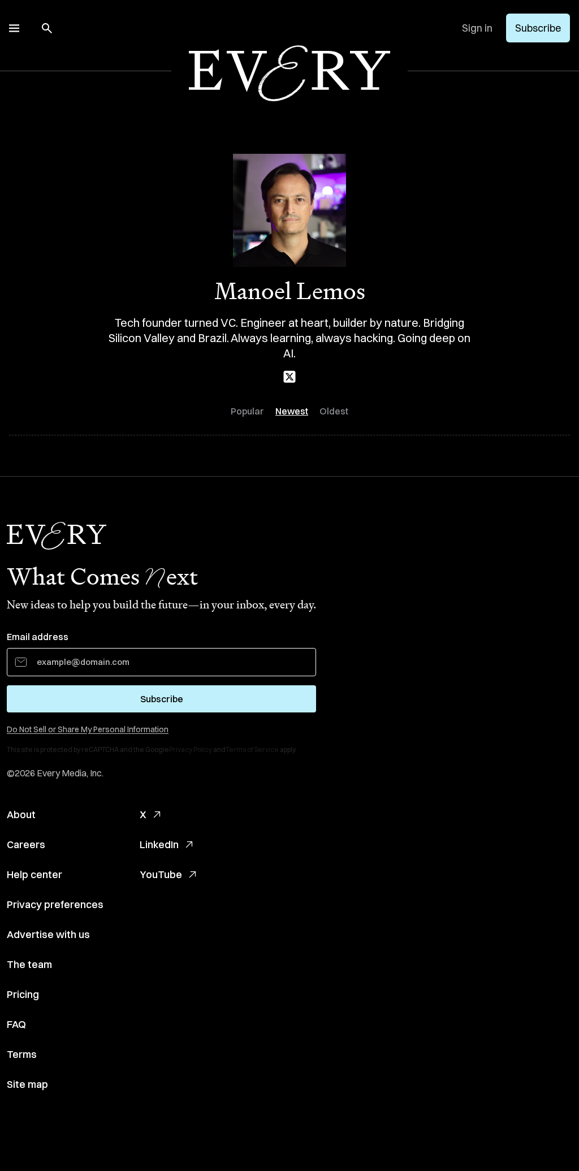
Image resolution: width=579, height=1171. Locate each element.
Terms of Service (252, 749)
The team (29, 964)
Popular (247, 411)
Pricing (23, 994)
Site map (27, 1084)
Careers (26, 844)
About (21, 814)
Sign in (477, 27)
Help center (34, 874)
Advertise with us (48, 934)
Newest (291, 411)
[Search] (47, 28)
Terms (22, 1054)
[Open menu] (14, 28)
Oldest (333, 411)
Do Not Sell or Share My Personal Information (87, 729)
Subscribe (538, 27)
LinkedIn (159, 844)
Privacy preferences (55, 904)
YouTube (161, 874)
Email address (37, 636)
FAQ (16, 1024)
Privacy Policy (190, 749)
